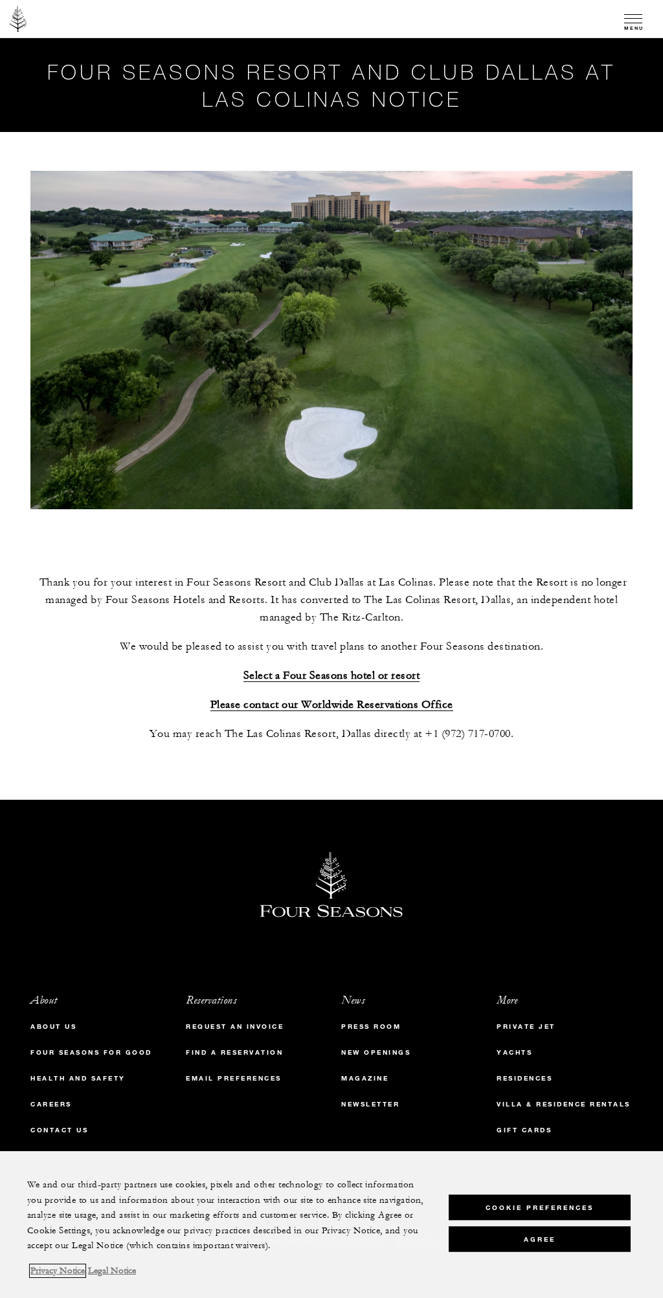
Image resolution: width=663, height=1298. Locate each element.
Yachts (514, 1052)
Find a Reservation (234, 1052)
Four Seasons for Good (91, 1052)
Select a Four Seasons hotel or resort (331, 676)
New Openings (375, 1052)
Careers (51, 1104)
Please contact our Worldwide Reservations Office (331, 705)
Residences (524, 1078)
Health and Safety (78, 1078)
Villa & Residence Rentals (564, 1104)
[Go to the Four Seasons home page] (18, 19)
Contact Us (59, 1130)
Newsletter (370, 1104)
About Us (53, 1026)
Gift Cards (524, 1130)
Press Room (371, 1026)
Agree (540, 1239)
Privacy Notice (57, 1271)
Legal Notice (112, 1271)
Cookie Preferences (540, 1208)
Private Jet (526, 1026)
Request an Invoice (235, 1026)
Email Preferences (234, 1078)
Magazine (364, 1078)
